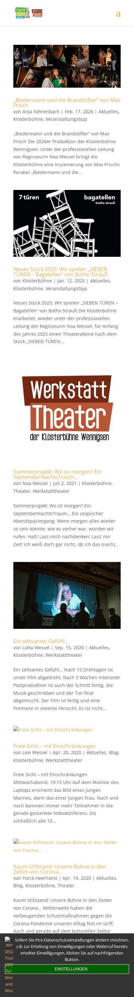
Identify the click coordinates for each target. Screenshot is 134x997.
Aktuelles (108, 111)
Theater (21, 491)
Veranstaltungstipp (66, 119)
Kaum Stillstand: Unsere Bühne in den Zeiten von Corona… (59, 869)
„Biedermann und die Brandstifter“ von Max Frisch (66, 102)
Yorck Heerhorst (39, 878)
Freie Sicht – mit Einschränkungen (54, 746)
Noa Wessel (35, 483)
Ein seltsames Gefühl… (40, 641)
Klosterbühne (28, 119)
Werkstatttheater (51, 491)
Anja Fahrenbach (41, 111)
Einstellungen (71, 969)
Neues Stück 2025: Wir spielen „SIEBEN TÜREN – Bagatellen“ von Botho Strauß (60, 272)
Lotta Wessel (36, 647)
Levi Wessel (34, 752)
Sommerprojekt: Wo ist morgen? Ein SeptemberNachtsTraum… (57, 474)
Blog (113, 752)
